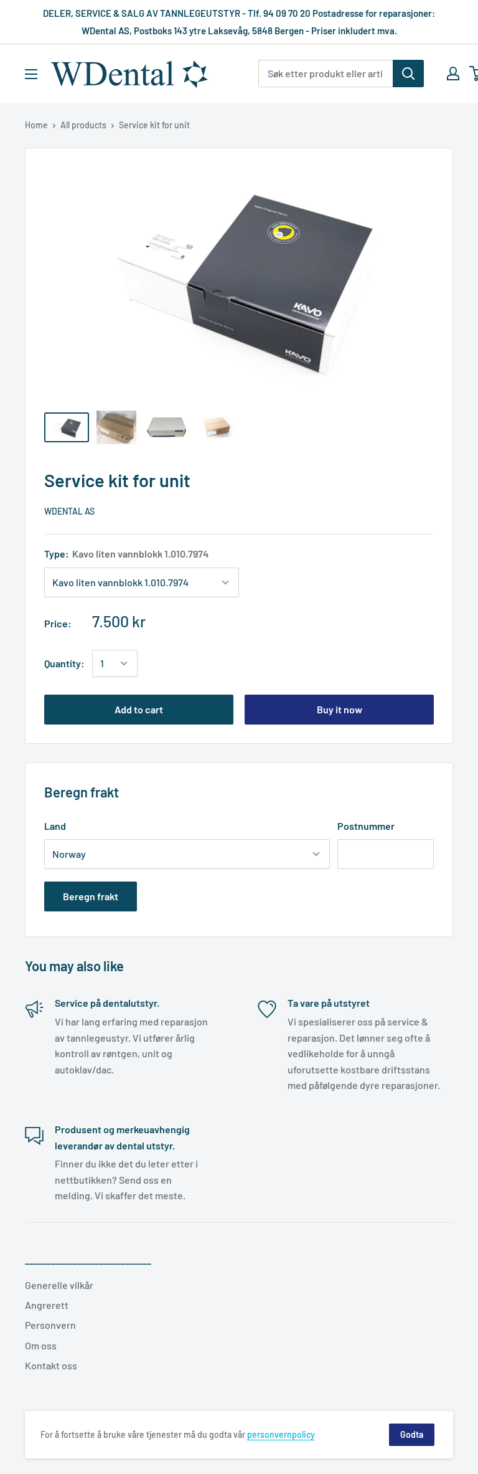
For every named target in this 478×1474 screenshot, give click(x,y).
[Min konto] (453, 73)
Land (55, 826)
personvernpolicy (281, 1434)
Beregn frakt (90, 896)
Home (36, 125)
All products (83, 125)
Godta (411, 1434)
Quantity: (64, 663)
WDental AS (69, 511)
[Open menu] (31, 74)
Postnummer (366, 826)
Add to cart (139, 709)
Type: (126, 553)
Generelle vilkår (59, 1285)
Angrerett (46, 1305)
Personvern (50, 1325)
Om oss (41, 1345)
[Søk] (408, 73)
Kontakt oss (51, 1365)
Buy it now (339, 709)
